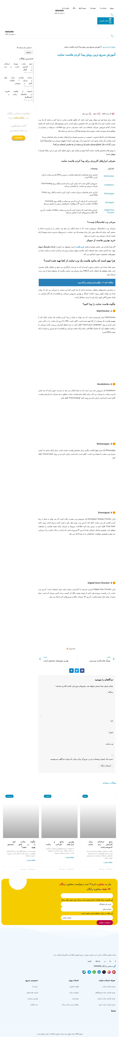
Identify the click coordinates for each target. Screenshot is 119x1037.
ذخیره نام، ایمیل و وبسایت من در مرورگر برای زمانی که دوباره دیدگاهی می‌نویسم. (81, 759)
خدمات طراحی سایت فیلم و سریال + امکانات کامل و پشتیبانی (18, 80)
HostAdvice (109, 185)
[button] (82, 670)
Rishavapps (109, 194)
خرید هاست (79, 247)
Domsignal (109, 202)
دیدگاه (110, 692)
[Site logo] (108, 4)
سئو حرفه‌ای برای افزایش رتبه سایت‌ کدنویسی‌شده (100, 844)
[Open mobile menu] (112, 26)
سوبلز (113, 47)
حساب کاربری (104, 21)
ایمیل (110, 732)
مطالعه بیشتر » (107, 862)
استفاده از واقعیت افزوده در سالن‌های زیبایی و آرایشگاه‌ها (18, 94)
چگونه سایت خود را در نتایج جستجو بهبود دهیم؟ (21, 844)
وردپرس (105, 47)
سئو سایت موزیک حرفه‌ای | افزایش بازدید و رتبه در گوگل (18, 67)
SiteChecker (109, 176)
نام (111, 721)
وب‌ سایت (109, 744)
